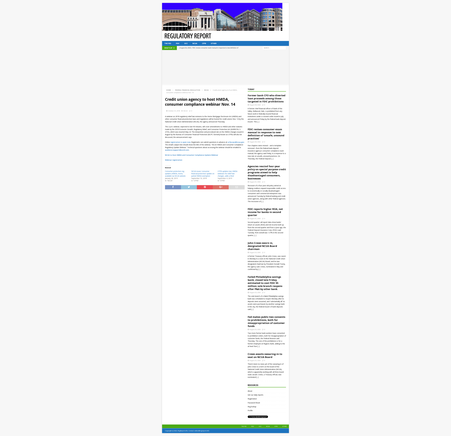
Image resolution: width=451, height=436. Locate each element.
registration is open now (180, 142)
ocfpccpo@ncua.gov (236, 142)
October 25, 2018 (174, 111)
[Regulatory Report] (222, 29)
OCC (186, 43)
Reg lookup (252, 406)
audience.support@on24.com (177, 150)
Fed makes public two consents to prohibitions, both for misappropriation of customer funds (266, 321)
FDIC (177, 43)
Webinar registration (173, 160)
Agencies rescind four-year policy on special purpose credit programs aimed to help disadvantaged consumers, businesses (267, 172)
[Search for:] (274, 48)
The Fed (167, 43)
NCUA (194, 43)
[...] (258, 122)
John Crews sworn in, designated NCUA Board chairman (262, 246)
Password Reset (254, 403)
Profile (250, 410)
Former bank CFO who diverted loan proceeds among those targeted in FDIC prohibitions (266, 98)
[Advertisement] (225, 67)
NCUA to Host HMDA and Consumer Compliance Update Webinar (191, 155)
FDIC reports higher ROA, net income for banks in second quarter (265, 212)
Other (213, 43)
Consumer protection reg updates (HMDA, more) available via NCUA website (175, 173)
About (250, 391)
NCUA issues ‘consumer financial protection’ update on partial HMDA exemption (202, 173)
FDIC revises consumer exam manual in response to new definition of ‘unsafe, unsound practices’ (266, 134)
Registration (252, 399)
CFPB (204, 43)
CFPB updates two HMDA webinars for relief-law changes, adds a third (227, 173)
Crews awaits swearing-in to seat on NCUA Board (265, 355)
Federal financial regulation (187, 90)
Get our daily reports (255, 395)
